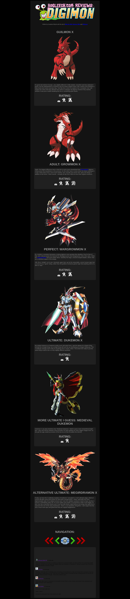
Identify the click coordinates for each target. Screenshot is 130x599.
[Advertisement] (62, 552)
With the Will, (68, 24)
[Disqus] (65, 576)
